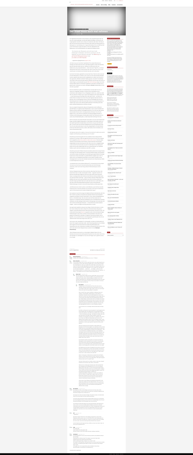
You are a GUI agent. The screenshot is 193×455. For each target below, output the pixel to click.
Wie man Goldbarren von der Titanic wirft (115, 227)
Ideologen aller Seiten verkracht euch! (114, 172)
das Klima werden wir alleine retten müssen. (87, 140)
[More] (104, 244)
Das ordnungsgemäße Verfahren (113, 215)
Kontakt (103, 0)
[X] (122, 0)
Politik (109, 4)
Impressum (106, 0)
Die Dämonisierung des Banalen (113, 201)
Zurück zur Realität (111, 152)
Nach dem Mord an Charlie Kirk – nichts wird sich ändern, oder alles (115, 180)
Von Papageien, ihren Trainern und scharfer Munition (115, 148)
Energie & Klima (72, 29)
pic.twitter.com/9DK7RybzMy (79, 57)
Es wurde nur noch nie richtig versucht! (114, 125)
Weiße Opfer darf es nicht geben (113, 212)
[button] (114, 0)
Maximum (83, 212)
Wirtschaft (87, 29)
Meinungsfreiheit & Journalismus (78, 29)
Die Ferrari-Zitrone (111, 128)
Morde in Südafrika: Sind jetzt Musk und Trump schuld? (115, 208)
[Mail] (119, 0)
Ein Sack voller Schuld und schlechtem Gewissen (114, 121)
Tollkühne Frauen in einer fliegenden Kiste (115, 219)
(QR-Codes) (109, 55)
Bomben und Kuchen (111, 140)
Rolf (74, 413)
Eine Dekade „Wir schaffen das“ (113, 184)
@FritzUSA (74, 56)
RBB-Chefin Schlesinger (92, 82)
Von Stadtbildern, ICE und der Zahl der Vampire (114, 164)
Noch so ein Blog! (104, 4)
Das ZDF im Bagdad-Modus (74, 250)
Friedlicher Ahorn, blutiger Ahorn (113, 187)
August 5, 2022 (88, 60)
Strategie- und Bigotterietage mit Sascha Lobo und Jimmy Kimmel (115, 169)
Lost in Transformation (112, 176)
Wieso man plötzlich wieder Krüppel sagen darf (115, 156)
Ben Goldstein (81, 284)
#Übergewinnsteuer (82, 56)
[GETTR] (117, 0)
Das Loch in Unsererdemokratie (113, 197)
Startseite (97, 4)
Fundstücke (114, 4)
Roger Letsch (73, 33)
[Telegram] (121, 0)
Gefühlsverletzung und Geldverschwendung (115, 160)
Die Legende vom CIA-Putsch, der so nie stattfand (115, 136)
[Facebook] (116, 0)
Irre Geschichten (120, 4)
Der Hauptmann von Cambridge (113, 117)
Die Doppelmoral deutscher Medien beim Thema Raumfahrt (115, 223)
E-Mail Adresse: (109, 69)
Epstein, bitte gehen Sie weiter (113, 194)
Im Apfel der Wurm (111, 204)
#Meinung (96, 54)
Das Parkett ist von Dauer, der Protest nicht (97, 250)
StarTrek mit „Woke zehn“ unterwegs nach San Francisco (115, 144)
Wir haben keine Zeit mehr (112, 132)
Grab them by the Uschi (112, 190)
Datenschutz (110, 0)
